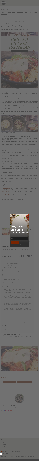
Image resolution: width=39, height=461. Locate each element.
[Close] (28, 216)
